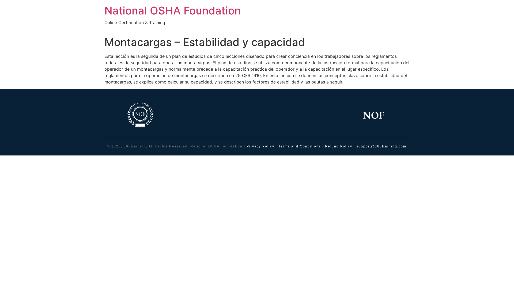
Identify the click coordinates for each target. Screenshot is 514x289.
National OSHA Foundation (172, 10)
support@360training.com (381, 146)
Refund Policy (338, 146)
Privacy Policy (260, 146)
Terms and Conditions (300, 146)
